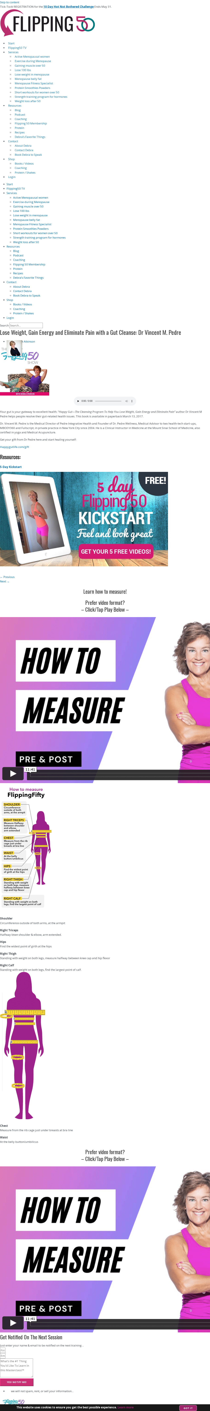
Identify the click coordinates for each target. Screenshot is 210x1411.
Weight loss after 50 (28, 101)
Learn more (125, 1407)
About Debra (23, 146)
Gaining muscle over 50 (30, 65)
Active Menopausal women (32, 56)
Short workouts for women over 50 (37, 92)
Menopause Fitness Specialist (34, 83)
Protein (19, 128)
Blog (18, 110)
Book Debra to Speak (28, 155)
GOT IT (188, 1408)
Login (11, 177)
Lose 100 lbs (23, 70)
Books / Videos (24, 163)
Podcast (20, 114)
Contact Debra (24, 150)
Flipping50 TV (17, 48)
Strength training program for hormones (41, 97)
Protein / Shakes (25, 172)
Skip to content (9, 2)
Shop (11, 159)
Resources (14, 105)
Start (11, 43)
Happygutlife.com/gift (14, 447)
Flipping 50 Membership (31, 123)
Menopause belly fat (28, 79)
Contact (13, 141)
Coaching (21, 119)
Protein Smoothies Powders (32, 88)
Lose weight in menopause (32, 74)
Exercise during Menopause (33, 61)
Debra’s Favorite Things (30, 137)
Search (4, 325)
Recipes (20, 132)
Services (13, 52)
